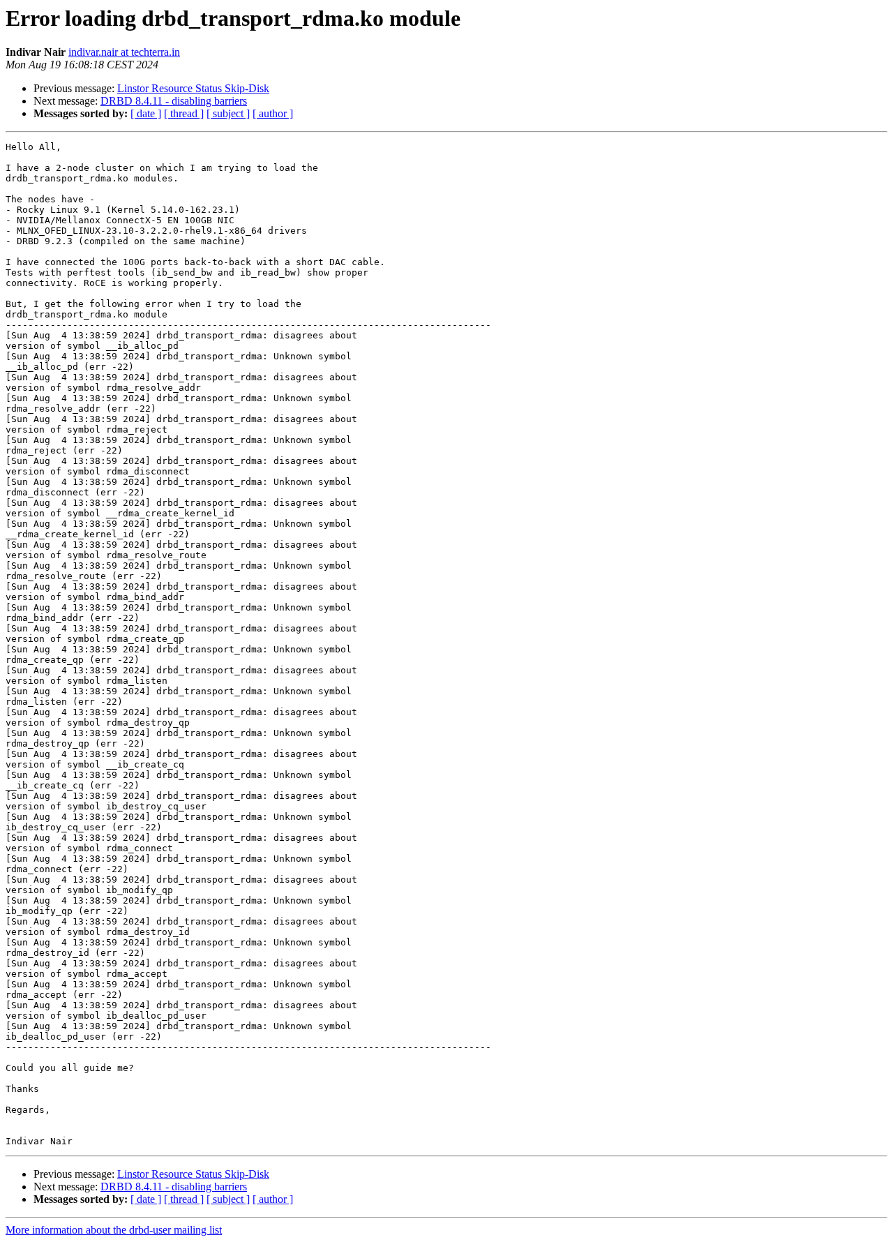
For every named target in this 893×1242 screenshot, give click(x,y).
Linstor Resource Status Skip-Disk (193, 88)
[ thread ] (184, 113)
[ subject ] (228, 113)
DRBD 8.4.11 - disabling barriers (173, 101)
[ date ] (145, 113)
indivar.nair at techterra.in (124, 52)
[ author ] (273, 113)
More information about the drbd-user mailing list (114, 1230)
